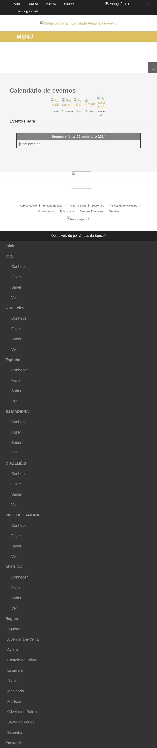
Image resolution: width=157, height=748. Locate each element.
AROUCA (13, 567)
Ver (14, 297)
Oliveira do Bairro (22, 712)
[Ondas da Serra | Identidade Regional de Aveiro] (78, 23)
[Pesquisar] (90, 102)
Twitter (16, 3)
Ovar (9, 256)
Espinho (12, 360)
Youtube (21, 11)
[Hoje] (78, 102)
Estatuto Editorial (53, 205)
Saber (16, 287)
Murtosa (14, 701)
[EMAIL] (146, 89)
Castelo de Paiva (21, 660)
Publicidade (67, 211)
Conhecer (19, 266)
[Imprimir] (142, 89)
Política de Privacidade (123, 205)
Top (152, 70)
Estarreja (15, 670)
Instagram (69, 3)
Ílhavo (12, 681)
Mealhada (15, 691)
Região (11, 618)
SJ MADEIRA (17, 411)
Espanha (14, 732)
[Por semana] (67, 102)
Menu (24, 36)
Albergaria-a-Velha (23, 639)
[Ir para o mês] (101, 102)
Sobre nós (98, 205)
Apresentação (28, 205)
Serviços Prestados (91, 211)
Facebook (33, 3)
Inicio (10, 246)
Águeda (13, 629)
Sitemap (114, 211)
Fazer (16, 277)
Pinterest (51, 3)
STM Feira (14, 308)
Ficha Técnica (77, 205)
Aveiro (12, 650)
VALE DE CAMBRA (22, 515)
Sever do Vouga (20, 722)
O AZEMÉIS (15, 463)
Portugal (13, 743)
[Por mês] (55, 102)
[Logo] (81, 179)
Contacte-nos (46, 211)
